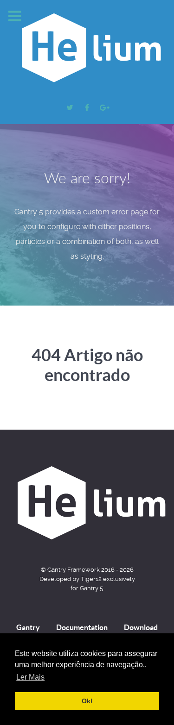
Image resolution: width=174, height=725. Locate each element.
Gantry (28, 627)
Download (141, 627)
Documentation (82, 627)
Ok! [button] (87, 701)
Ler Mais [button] (30, 677)
